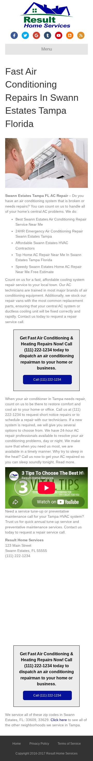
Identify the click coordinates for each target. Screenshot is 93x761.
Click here (59, 720)
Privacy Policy (39, 743)
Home (16, 743)
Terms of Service (69, 743)
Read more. (65, 462)
